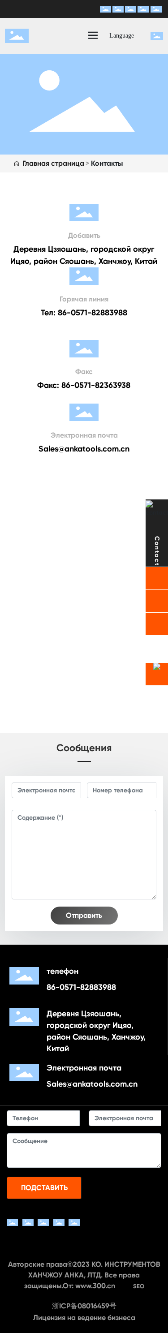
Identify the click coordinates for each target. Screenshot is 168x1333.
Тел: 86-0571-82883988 (84, 313)
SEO (138, 1286)
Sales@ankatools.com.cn (84, 449)
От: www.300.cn (89, 1285)
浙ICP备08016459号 (84, 1306)
